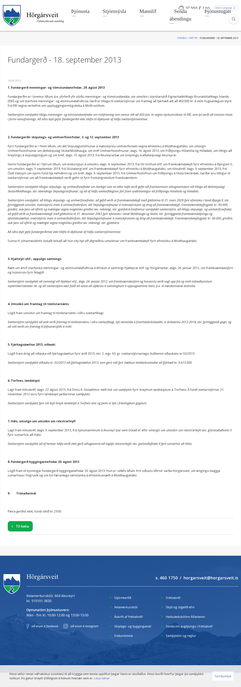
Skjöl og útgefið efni (180, 607)
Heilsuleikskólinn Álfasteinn (185, 617)
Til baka (22, 526)
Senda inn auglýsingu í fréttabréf (189, 626)
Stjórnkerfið (122, 598)
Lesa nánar (102, 678)
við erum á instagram (84, 626)
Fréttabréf (173, 598)
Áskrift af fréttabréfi (128, 617)
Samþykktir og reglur (181, 636)
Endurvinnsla (123, 636)
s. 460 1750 (167, 577)
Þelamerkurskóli (125, 607)
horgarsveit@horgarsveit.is (210, 577)
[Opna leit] (233, 19)
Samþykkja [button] (223, 676)
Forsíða (182, 38)
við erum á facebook (44, 626)
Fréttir (193, 38)
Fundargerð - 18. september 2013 (219, 38)
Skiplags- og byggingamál (132, 626)
